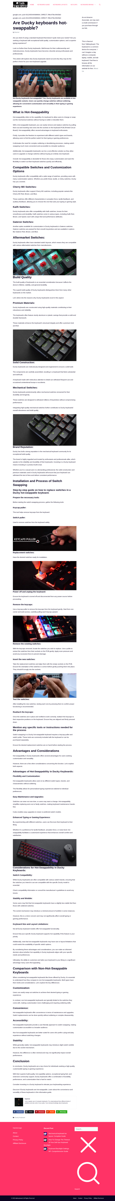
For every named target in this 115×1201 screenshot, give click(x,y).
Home (32, 4)
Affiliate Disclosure (19, 1143)
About (15, 1133)
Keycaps (74, 4)
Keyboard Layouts (60, 4)
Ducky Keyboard (20, 1117)
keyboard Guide (43, 4)
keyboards (30, 1089)
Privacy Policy (18, 1140)
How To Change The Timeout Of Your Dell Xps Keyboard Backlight (57, 1142)
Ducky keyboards (23, 880)
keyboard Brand (87, 4)
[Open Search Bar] (99, 4)
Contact (16, 1136)
